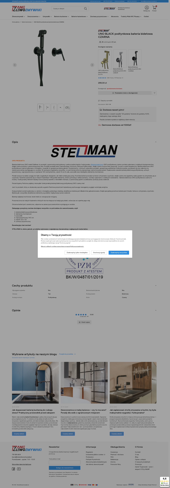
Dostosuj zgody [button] (99, 252)
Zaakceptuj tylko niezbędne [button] (77, 252)
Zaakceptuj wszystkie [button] (119, 252)
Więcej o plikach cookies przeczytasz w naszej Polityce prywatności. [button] (62, 246)
